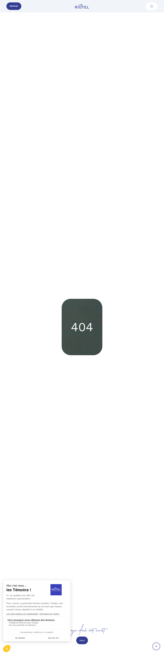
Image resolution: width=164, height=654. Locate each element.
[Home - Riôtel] (82, 6)
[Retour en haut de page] (156, 646)
